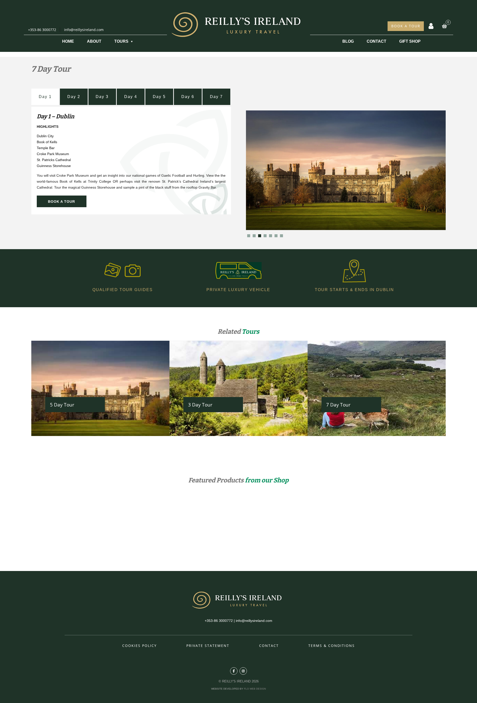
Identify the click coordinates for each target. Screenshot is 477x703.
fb (234, 671)
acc (431, 22)
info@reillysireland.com (84, 29)
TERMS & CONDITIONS (331, 645)
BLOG (348, 41)
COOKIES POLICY (139, 645)
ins (243, 671)
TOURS (121, 41)
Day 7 (216, 97)
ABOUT (94, 41)
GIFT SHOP (410, 41)
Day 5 (159, 97)
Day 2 (73, 97)
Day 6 (187, 97)
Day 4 (130, 97)
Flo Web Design (255, 688)
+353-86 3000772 (42, 29)
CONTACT (376, 41)
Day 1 (45, 97)
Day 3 (102, 97)
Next (439, 170)
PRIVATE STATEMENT (207, 645)
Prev (252, 170)
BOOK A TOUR (405, 26)
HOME (68, 41)
